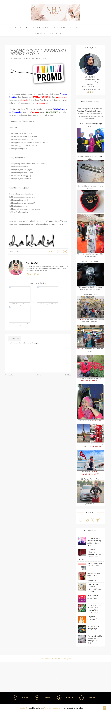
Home (39, 375)
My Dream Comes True (90, 479)
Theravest (75, 28)
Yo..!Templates (36, 708)
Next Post (68, 375)
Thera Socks (40, 33)
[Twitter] (87, 520)
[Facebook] (81, 520)
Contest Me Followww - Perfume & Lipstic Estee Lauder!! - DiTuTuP (89, 554)
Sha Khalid (32, 263)
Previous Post (9, 375)
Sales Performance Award (90, 261)
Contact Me (56, 33)
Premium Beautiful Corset (35, 28)
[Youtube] (92, 520)
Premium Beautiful (20, 109)
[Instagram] (98, 520)
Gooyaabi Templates (73, 708)
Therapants (59, 28)
